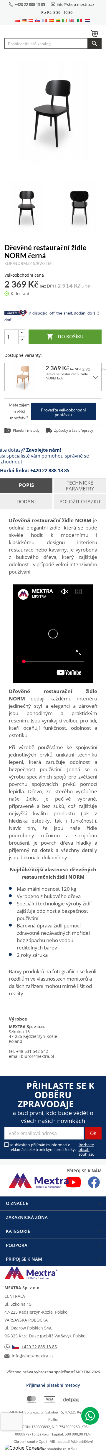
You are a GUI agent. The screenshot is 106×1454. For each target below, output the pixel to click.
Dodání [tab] (26, 501)
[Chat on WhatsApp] (90, 1416)
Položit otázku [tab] (79, 501)
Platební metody (26, 430)
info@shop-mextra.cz (75, 4)
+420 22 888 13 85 (30, 4)
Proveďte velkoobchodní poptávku (63, 412)
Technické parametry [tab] (80, 485)
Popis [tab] (26, 485)
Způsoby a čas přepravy (73, 430)
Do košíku (65, 336)
